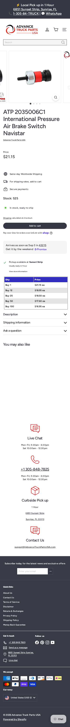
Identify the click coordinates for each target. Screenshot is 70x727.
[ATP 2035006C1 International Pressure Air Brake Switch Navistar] (23, 382)
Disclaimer (8, 606)
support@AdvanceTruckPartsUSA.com (35, 547)
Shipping (7, 218)
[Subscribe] (50, 571)
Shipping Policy (11, 620)
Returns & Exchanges (13, 611)
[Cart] (56, 29)
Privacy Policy (10, 616)
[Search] (63, 42)
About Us (7, 593)
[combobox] (35, 42)
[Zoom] (55, 97)
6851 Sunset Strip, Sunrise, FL (35, 9)
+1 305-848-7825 (35, 469)
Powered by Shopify (14, 719)
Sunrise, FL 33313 (35, 519)
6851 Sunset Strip (35, 513)
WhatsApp (54, 13)
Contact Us (8, 597)
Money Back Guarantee (14, 625)
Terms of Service (11, 602)
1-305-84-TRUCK (26, 13)
